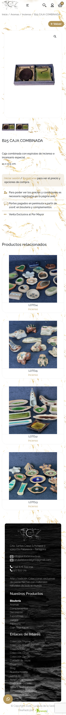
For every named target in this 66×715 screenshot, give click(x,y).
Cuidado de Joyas (20, 660)
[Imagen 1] (8, 127)
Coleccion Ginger (20, 649)
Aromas (15, 14)
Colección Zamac (20, 656)
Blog (12, 668)
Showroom (16, 664)
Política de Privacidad (22, 687)
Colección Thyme (20, 641)
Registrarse (30, 178)
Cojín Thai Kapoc (19, 627)
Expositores (16, 616)
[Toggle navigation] (27, 5)
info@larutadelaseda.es (27, 556)
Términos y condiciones (23, 691)
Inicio (5, 14)
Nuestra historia (19, 671)
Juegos (14, 619)
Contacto (15, 675)
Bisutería (15, 600)
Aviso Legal (16, 679)
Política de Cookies (21, 683)
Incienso (26, 14)
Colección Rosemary (22, 645)
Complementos (19, 608)
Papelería (15, 623)
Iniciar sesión (12, 178)
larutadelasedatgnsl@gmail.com (32, 559)
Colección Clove (19, 652)
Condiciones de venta (22, 694)
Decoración (16, 612)
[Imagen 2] (22, 127)
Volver (57, 23)
